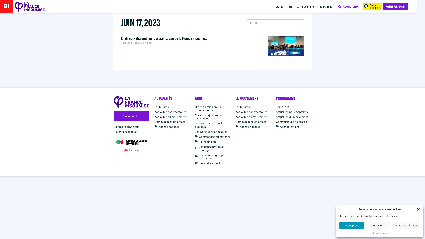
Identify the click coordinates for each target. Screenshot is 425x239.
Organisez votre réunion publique (210, 125)
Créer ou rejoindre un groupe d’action (208, 108)
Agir (290, 6)
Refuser (378, 225)
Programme (325, 6)
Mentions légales (380, 233)
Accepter (351, 225)
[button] (418, 209)
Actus (279, 6)
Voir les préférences (406, 225)
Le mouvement (305, 6)
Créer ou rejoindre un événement (208, 117)
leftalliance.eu (131, 150)
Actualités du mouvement (170, 117)
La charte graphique (126, 126)
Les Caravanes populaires (211, 131)
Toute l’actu (161, 107)
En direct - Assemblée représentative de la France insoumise (164, 38)
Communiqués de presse (169, 121)
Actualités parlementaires (170, 112)
